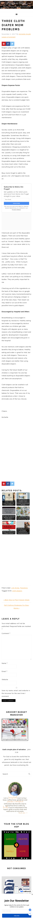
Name (5, 663)
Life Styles (15, 588)
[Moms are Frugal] (16, 10)
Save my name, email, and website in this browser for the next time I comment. (16, 693)
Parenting (24, 588)
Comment (6, 633)
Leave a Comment (8, 37)
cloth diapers (17, 591)
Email (4, 671)
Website (5, 679)
